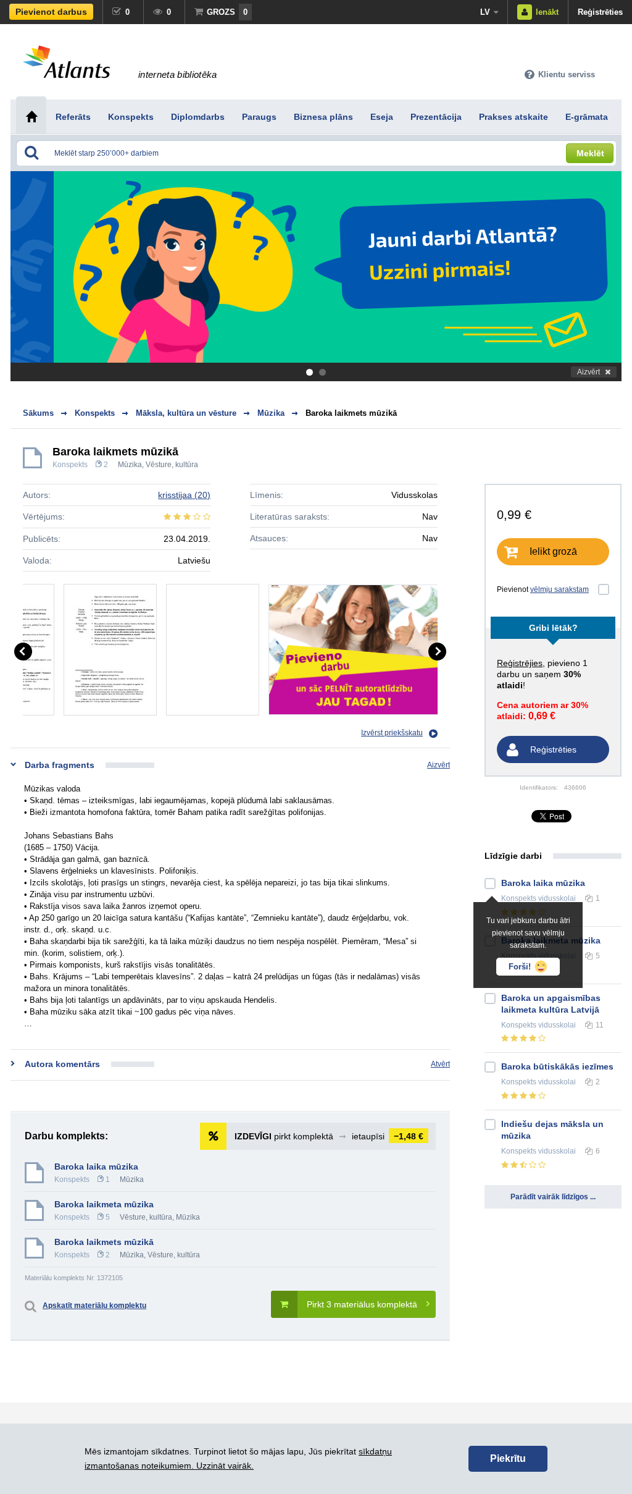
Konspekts (70, 464)
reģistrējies (520, 663)
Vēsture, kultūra (172, 464)
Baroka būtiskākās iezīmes (557, 1066)
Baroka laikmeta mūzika (104, 1204)
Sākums (38, 413)
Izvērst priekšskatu (392, 732)
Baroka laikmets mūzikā (351, 413)
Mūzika (130, 464)
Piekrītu (508, 1458)
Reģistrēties (600, 12)
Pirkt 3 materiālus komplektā (362, 1304)
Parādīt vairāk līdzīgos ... (553, 1196)
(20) (184, 495)
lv (485, 12)
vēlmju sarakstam (559, 589)
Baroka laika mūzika (96, 1166)
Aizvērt (588, 372)
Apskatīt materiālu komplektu (94, 1305)
